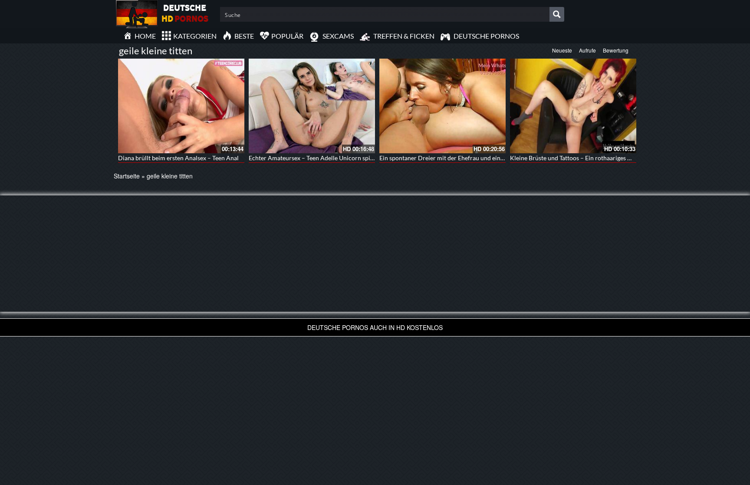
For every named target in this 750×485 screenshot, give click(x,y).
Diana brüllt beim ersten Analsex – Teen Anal (178, 158)
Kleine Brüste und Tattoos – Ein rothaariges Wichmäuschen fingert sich (605, 158)
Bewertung (615, 50)
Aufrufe (587, 50)
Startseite (127, 176)
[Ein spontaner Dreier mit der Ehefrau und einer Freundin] (442, 106)
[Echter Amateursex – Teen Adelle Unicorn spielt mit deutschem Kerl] (312, 106)
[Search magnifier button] (556, 14)
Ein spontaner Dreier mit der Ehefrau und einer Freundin (455, 158)
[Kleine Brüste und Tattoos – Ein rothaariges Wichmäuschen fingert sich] (573, 106)
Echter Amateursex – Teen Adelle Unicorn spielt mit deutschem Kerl (340, 158)
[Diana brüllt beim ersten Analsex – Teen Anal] (181, 106)
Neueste (562, 50)
